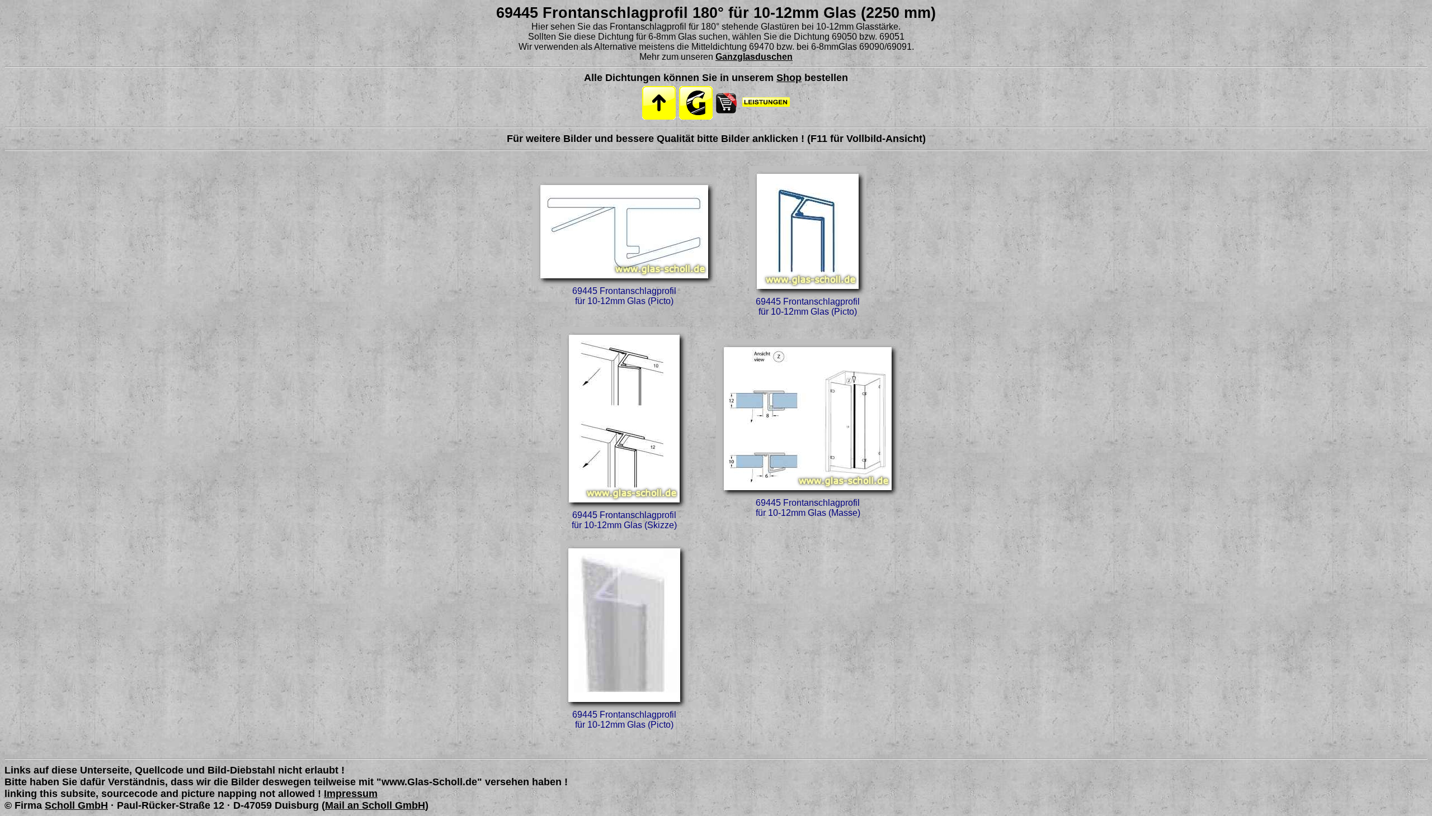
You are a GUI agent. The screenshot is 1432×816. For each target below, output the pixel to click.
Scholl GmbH (76, 805)
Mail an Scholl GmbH (375, 805)
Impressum (351, 793)
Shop (789, 77)
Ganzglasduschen (754, 56)
